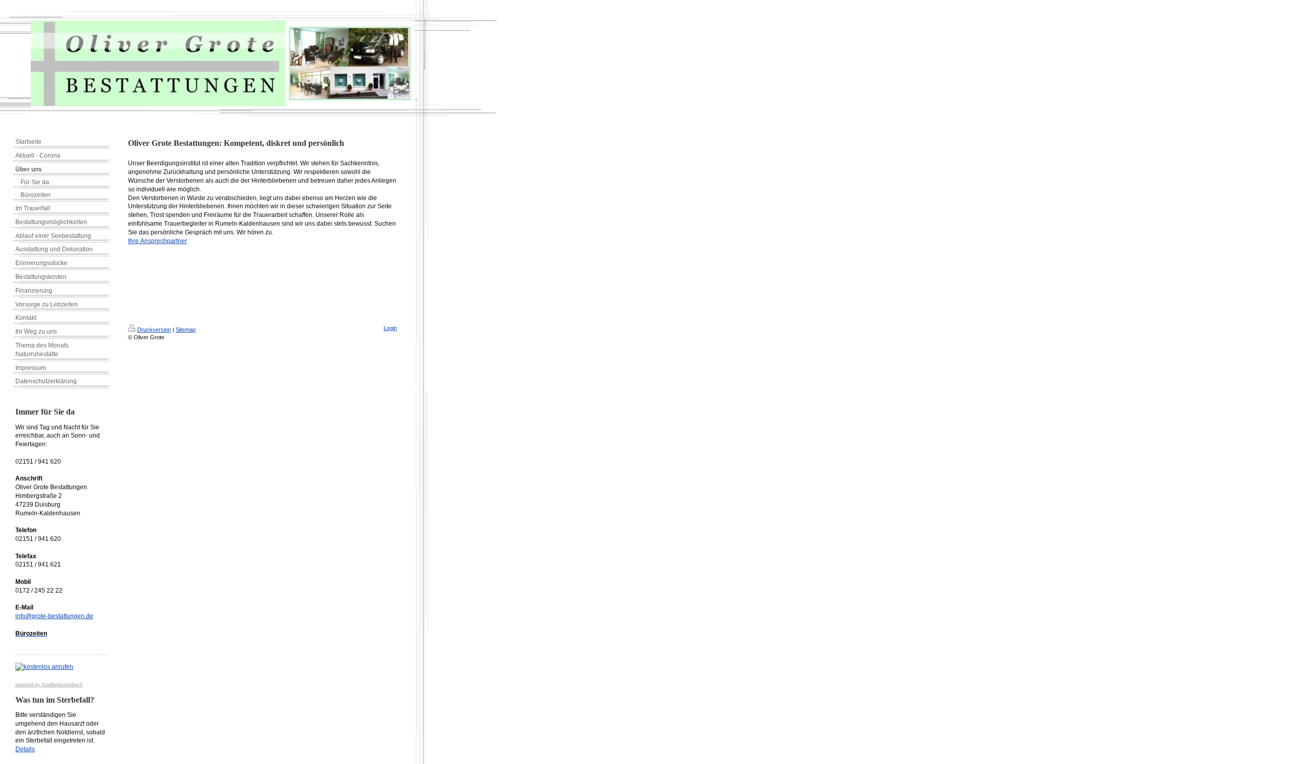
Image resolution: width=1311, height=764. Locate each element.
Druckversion (154, 329)
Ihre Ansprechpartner (157, 241)
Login (390, 328)
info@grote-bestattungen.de (54, 616)
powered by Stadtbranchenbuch (48, 684)
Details (25, 749)
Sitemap (186, 329)
